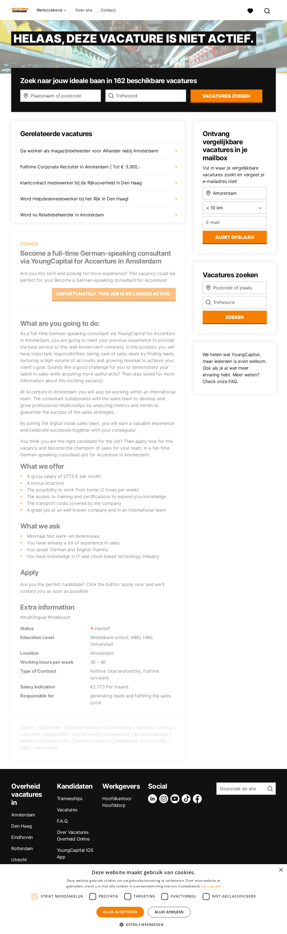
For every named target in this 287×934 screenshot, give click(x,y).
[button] (143, 924)
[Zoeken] (267, 10)
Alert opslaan (234, 237)
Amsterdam (23, 815)
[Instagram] (164, 798)
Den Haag (21, 826)
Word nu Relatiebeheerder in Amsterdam (62, 215)
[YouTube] (176, 798)
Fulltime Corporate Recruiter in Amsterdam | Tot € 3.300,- (80, 167)
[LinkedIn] (153, 798)
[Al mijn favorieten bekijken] (250, 10)
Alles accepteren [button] (120, 912)
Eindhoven (22, 837)
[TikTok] (187, 798)
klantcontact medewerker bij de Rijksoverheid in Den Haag (81, 183)
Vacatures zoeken (226, 96)
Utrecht (19, 859)
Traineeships (70, 798)
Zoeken (234, 317)
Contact (108, 10)
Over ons (83, 10)
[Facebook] (198, 798)
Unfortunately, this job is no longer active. (113, 294)
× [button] (281, 870)
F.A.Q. (62, 821)
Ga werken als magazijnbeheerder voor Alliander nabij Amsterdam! (89, 151)
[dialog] (143, 899)
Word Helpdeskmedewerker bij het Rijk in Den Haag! (74, 199)
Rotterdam (22, 848)
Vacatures (67, 809)
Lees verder (211, 886)
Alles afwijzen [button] (169, 912)
